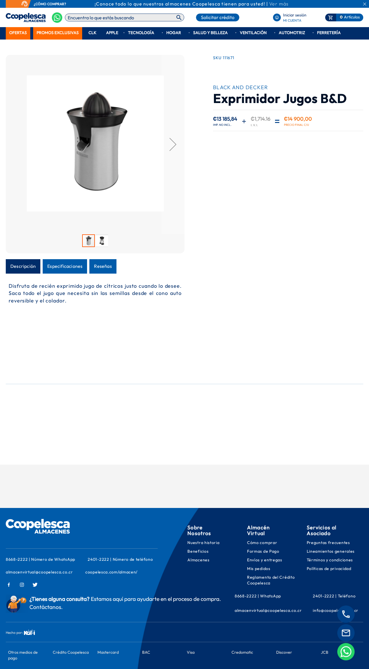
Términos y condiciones (330, 560)
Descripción (23, 266)
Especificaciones (64, 266)
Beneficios (197, 551)
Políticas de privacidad (329, 568)
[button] (172, 144)
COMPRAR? (56, 4)
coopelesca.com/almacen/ (111, 572)
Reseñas (103, 266)
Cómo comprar (262, 542)
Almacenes (198, 560)
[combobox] (124, 17)
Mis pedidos (259, 568)
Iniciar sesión (294, 15)
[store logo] (16, 17)
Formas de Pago (263, 551)
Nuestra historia (203, 542)
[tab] (23, 266)
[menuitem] (18, 33)
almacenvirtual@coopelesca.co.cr (39, 572)
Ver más (279, 4)
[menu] (184, 33)
